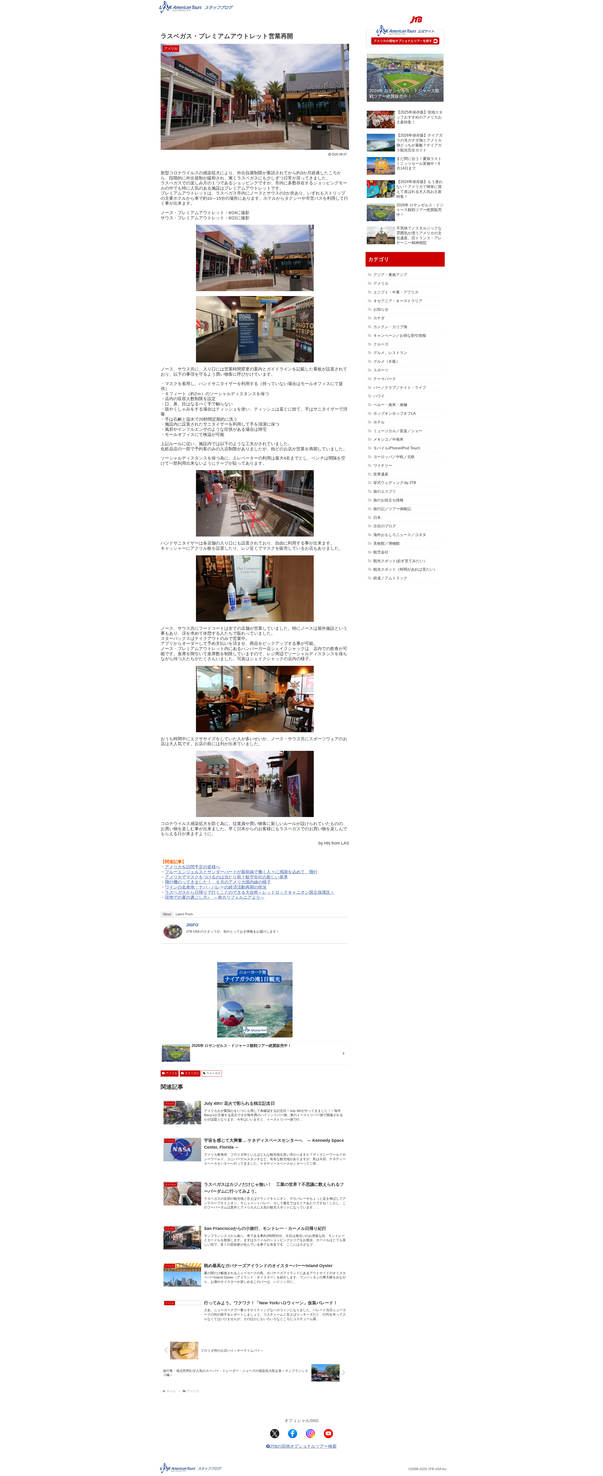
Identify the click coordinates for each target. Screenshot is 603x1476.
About (167, 914)
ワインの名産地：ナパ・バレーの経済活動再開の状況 (216, 887)
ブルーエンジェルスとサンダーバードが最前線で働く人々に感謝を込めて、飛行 (241, 872)
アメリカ (171, 1073)
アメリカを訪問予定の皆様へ (192, 867)
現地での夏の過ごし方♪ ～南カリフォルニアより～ (215, 897)
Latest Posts (184, 914)
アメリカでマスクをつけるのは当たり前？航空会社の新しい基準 (226, 877)
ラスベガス (192, 1073)
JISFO (192, 925)
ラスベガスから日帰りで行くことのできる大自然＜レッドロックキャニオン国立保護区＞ (249, 892)
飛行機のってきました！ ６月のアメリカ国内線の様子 (218, 882)
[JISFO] (172, 931)
